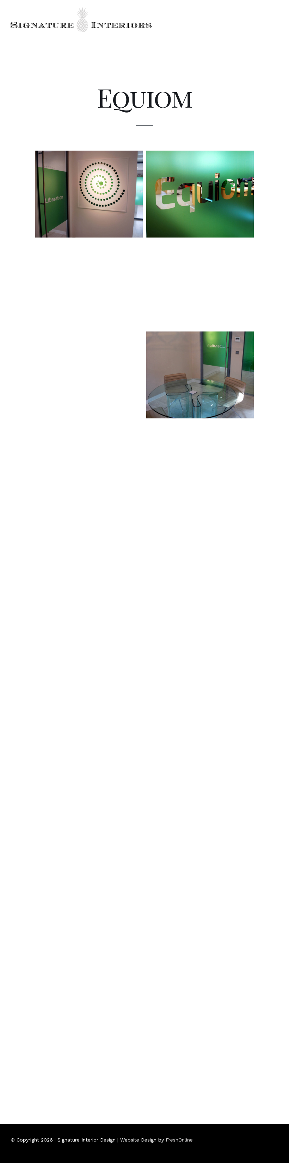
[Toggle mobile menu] (275, 12)
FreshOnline (179, 1140)
